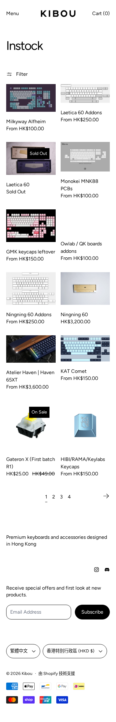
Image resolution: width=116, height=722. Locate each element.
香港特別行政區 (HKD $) (70, 651)
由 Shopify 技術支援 (56, 673)
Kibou (27, 673)
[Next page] (106, 496)
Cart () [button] (101, 13)
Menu (12, 13)
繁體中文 (19, 651)
